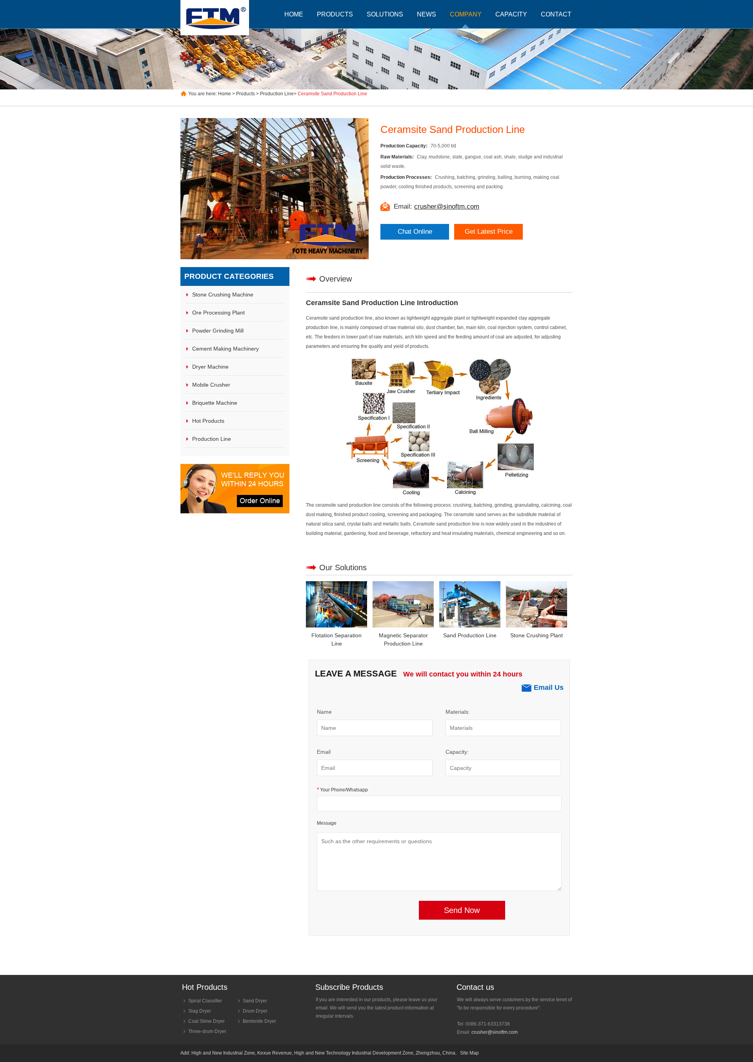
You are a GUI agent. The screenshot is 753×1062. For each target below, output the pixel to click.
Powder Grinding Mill (218, 330)
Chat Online (415, 231)
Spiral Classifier (205, 1001)
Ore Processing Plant (218, 312)
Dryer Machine (210, 367)
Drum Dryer (255, 1011)
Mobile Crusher (211, 385)
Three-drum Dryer (207, 1031)
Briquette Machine (214, 403)
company (466, 14)
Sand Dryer (255, 1001)
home (293, 14)
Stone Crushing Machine (222, 294)
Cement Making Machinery (225, 349)
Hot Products (208, 421)
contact (556, 14)
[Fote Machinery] (215, 17)
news (426, 14)
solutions (385, 14)
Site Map (469, 1053)
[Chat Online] (234, 512)
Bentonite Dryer (259, 1021)
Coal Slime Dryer (206, 1021)
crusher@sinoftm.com (494, 1032)
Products (245, 93)
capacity (511, 14)
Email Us (549, 687)
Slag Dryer (199, 1011)
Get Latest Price (489, 231)
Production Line (277, 93)
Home (224, 93)
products (335, 14)
